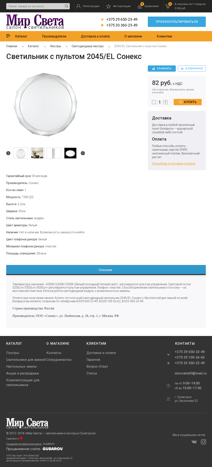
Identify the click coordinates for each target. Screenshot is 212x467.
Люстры (12, 353)
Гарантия (93, 360)
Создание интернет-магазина (23, 444)
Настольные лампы (21, 366)
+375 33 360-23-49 (121, 25)
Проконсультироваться (177, 21)
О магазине (133, 36)
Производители (54, 36)
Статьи (92, 373)
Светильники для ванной (26, 360)
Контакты (53, 353)
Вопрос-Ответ (97, 366)
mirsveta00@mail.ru (190, 373)
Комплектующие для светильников (22, 382)
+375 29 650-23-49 (121, 19)
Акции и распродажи (22, 373)
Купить (190, 102)
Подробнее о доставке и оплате (173, 163)
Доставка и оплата (95, 36)
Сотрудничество (59, 360)
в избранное (194, 68)
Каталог (21, 36)
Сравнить (164, 68)
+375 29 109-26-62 (190, 357)
